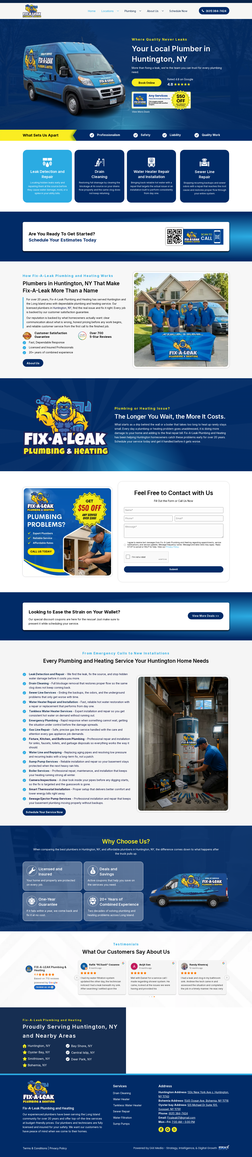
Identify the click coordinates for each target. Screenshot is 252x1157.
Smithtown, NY (39, 1059)
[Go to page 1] (151, 996)
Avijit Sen (144, 964)
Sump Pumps (121, 1123)
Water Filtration (122, 1117)
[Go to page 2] (154, 996)
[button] (214, 11)
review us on (43, 987)
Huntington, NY (62, 307)
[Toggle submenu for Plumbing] (140, 11)
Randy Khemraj (198, 964)
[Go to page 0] (149, 996)
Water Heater (121, 1099)
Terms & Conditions (35, 1148)
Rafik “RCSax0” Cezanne (104, 964)
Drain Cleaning (122, 1093)
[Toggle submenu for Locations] (117, 11)
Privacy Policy (172, 547)
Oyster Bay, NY (39, 1052)
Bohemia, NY (37, 1065)
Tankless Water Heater (127, 1105)
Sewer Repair (121, 1111)
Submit (173, 569)
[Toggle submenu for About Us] (162, 11)
